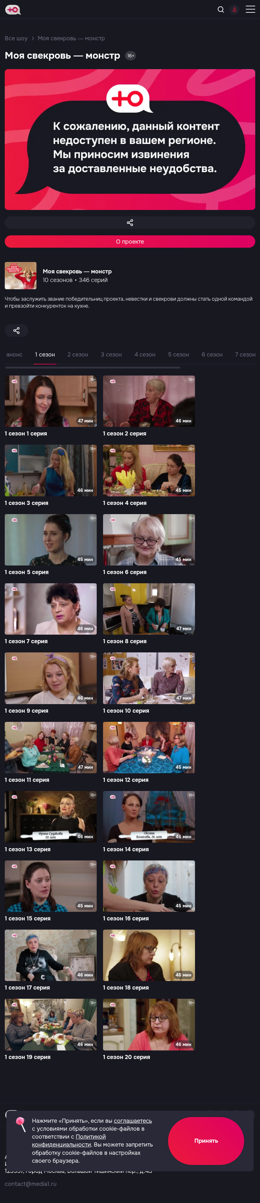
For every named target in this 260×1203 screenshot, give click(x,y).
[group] (51, 407)
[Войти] (234, 9)
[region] (130, 359)
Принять (206, 1140)
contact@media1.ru (30, 1183)
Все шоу (16, 38)
